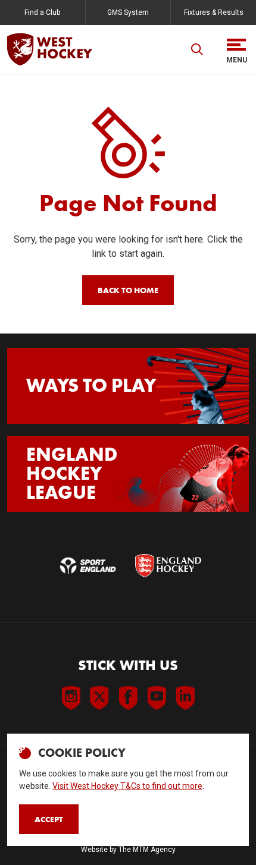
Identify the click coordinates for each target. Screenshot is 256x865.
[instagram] (71, 698)
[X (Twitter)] (99, 698)
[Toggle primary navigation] (236, 49)
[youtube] (156, 698)
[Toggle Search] (197, 49)
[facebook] (128, 698)
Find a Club (42, 12)
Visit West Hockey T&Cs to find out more (127, 786)
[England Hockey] (49, 49)
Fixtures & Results (213, 12)
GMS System (128, 12)
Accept (49, 819)
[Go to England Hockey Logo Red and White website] (168, 566)
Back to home (128, 290)
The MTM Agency (147, 849)
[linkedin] (185, 698)
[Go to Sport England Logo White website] (88, 566)
